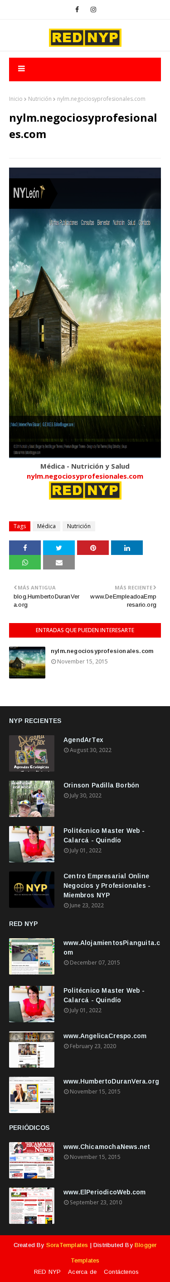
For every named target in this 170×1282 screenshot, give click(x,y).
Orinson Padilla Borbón (101, 785)
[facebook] (77, 9)
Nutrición (40, 99)
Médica (46, 526)
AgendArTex (83, 739)
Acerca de (82, 1271)
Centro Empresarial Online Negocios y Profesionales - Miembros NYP (107, 885)
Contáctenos (121, 1271)
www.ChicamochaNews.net (106, 1146)
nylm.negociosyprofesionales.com (85, 475)
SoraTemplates (67, 1245)
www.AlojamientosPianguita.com (111, 947)
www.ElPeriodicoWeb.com (104, 1192)
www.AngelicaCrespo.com (104, 1035)
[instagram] (93, 9)
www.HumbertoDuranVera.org (111, 1081)
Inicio (16, 99)
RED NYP (47, 1271)
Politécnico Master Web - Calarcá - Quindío (104, 835)
